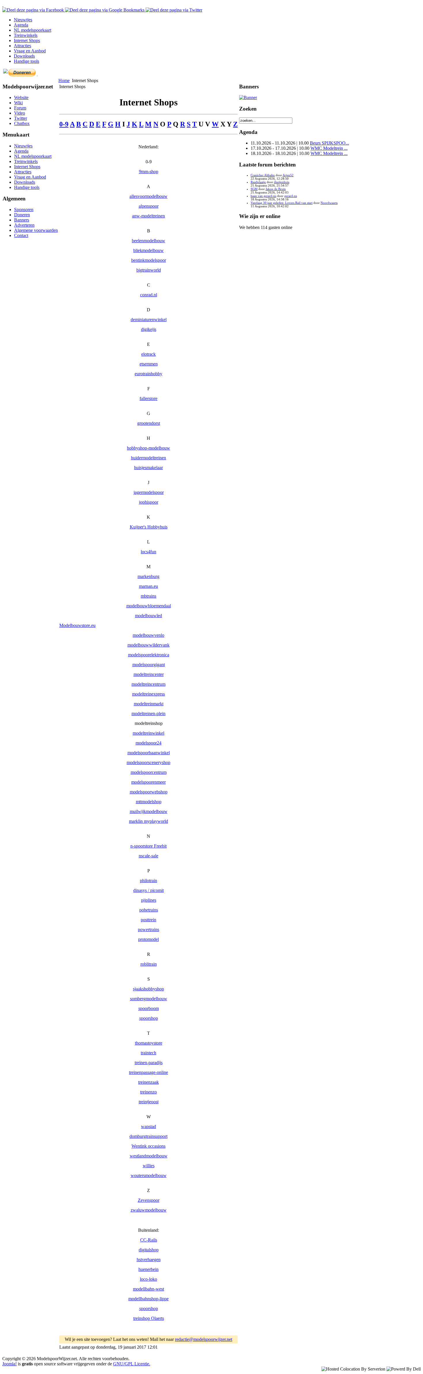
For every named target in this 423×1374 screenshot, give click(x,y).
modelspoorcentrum (149, 772)
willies (149, 1165)
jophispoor (148, 502)
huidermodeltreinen (148, 457)
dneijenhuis (281, 182)
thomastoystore (148, 1043)
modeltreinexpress (148, 693)
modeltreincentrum (148, 684)
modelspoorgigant (148, 664)
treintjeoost (149, 1101)
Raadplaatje (258, 182)
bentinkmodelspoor (148, 260)
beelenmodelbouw (148, 240)
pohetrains (148, 909)
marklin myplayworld (148, 821)
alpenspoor (149, 206)
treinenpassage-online (148, 1072)
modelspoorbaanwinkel (148, 752)
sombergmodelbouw (148, 998)
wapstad (148, 1126)
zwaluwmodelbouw (149, 1210)
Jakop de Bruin (276, 189)
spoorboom (148, 1008)
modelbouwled (148, 615)
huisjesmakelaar (148, 467)
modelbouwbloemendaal (148, 605)
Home (64, 80)
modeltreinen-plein (148, 713)
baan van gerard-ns (263, 196)
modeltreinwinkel (148, 733)
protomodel (148, 939)
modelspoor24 (148, 742)
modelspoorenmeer (148, 782)
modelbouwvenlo (148, 635)
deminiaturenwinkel (149, 319)
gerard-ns (290, 196)
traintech (148, 1052)
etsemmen (149, 363)
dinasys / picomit (148, 890)
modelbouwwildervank (148, 645)
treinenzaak (148, 1082)
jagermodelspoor (149, 492)
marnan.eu (148, 586)
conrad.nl (148, 294)
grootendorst (148, 423)
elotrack (148, 354)
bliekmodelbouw (148, 250)
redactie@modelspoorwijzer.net (203, 1339)
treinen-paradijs (149, 1062)
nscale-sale (148, 855)
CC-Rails (148, 1239)
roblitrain (148, 964)
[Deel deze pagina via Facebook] (33, 9)
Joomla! (9, 1363)
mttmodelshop (148, 801)
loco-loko (148, 1279)
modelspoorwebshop (148, 791)
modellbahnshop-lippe (148, 1298)
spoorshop (148, 1018)
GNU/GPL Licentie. (131, 1363)
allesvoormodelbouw (148, 196)
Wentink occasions (148, 1146)
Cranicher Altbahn (263, 175)
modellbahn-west (148, 1288)
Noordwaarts (329, 202)
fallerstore (148, 398)
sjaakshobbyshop (148, 988)
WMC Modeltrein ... (329, 148)
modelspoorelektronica (148, 654)
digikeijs (148, 329)
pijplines (148, 900)
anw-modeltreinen (148, 215)
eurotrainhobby (148, 373)
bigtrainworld (148, 270)
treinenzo (148, 1091)
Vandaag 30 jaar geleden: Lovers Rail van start (282, 202)
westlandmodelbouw (148, 1155)
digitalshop (149, 1249)
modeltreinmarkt (148, 703)
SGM (254, 189)
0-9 (63, 124)
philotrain (148, 880)
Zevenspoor (148, 1200)
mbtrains (148, 596)
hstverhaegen (149, 1259)
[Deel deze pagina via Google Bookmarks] (105, 9)
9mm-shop (148, 171)
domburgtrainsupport (148, 1136)
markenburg (148, 576)
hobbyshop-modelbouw (148, 448)
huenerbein (148, 1269)
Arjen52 (288, 175)
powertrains (148, 929)
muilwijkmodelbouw (148, 811)
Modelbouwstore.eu (77, 625)
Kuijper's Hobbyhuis (148, 526)
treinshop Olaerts (148, 1318)
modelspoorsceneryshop (148, 762)
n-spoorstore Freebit (148, 846)
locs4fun (148, 551)
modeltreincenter (149, 674)
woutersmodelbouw (149, 1175)
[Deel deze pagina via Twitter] (174, 9)
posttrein (148, 919)
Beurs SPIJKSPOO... (329, 143)
